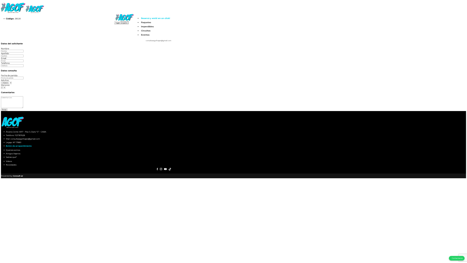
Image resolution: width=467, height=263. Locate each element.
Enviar (4, 110)
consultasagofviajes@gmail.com (158, 41)
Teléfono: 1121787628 (15, 135)
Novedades (11, 165)
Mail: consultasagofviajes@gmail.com (23, 139)
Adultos (5, 80)
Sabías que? (11, 157)
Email (3, 58)
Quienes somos (13, 150)
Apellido (5, 53)
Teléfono (5, 63)
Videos (9, 161)
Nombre (5, 48)
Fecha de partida (9, 75)
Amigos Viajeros (13, 153)
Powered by (12, 176)
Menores (5, 85)
